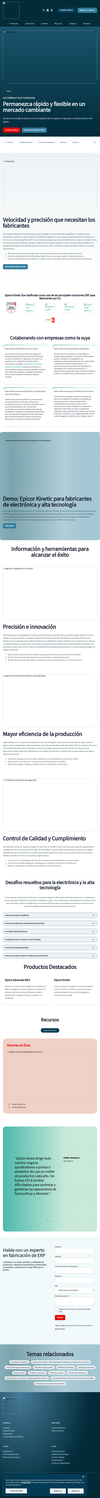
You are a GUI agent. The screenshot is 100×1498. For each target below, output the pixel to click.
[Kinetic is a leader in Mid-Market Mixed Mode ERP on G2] (89, 308)
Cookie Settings (58, 1457)
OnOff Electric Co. (19, 1104)
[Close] (83, 1476)
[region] (44, 1485)
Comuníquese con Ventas (13, 1436)
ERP (31, 240)
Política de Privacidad (59, 1454)
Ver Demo (9, 526)
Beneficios (9, 142)
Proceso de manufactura (77, 1373)
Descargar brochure (15, 266)
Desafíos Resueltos (25, 142)
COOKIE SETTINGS (16, 1491)
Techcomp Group (19, 1107)
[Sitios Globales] (48, 10)
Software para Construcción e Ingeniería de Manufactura (26, 1378)
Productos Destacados (46, 142)
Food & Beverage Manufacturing (18, 1367)
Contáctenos (66, 10)
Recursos (63, 142)
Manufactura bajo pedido (44, 1367)
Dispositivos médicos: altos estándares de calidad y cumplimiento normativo (61, 1362)
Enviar (60, 1317)
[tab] (50, 1030)
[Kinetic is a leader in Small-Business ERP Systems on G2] (69, 308)
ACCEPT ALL (76, 1491)
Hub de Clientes (87, 10)
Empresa (58, 1276)
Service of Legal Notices (60, 1463)
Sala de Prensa (9, 1431)
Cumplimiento (57, 1460)
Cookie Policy (26, 1482)
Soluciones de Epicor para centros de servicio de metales (73, 1378)
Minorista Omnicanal (11, 1457)
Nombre (58, 1247)
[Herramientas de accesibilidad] (52, 10)
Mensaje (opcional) (62, 1296)
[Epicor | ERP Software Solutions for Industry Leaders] (11, 10)
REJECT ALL (58, 1491)
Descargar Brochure (34, 130)
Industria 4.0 (8, 1451)
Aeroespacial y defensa (19, 1362)
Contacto (75, 142)
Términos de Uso (58, 1451)
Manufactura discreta (65, 1367)
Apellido (58, 1256)
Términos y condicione (83, 1325)
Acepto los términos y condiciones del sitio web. (74, 1310)
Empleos (6, 1428)
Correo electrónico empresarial (66, 1266)
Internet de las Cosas (11, 1454)
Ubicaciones (8, 1434)
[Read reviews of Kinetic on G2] (50, 320)
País (56, 1286)
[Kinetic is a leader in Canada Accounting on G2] (30, 308)
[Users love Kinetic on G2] (11, 308)
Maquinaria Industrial (86, 1367)
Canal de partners (58, 1428)
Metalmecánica (19, 1373)
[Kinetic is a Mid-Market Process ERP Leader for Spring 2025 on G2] (50, 308)
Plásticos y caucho (56, 1373)
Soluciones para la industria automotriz (50, 1383)
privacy (71, 1325)
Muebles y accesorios (37, 1373)
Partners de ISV (57, 1431)
